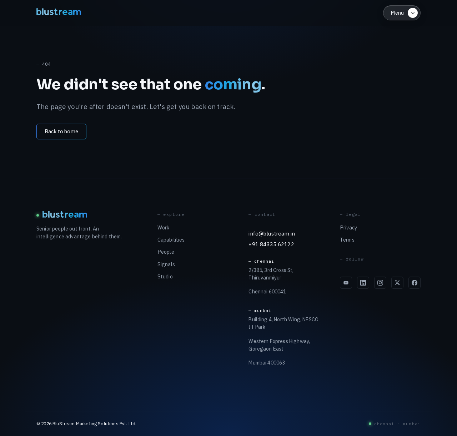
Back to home (61, 131)
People (165, 251)
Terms (347, 239)
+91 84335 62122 (271, 244)
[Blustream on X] (397, 283)
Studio (165, 276)
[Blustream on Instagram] (380, 283)
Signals (166, 264)
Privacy (348, 227)
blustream (59, 12)
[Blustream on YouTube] (346, 283)
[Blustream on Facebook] (414, 283)
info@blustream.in (271, 233)
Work (163, 227)
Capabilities (171, 239)
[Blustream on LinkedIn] (363, 283)
